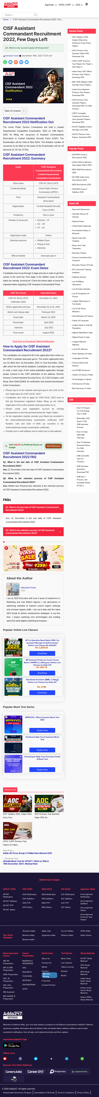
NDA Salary (47, 907)
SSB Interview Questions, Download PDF (83, 469)
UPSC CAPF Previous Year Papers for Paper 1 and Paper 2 (82, 64)
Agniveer (49, 4)
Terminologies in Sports (81, 379)
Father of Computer (80, 321)
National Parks (78, 221)
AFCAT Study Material (86, 959)
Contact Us (46, 963)
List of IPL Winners (80, 349)
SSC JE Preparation (8, 979)
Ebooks (64, 971)
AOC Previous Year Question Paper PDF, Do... (47, 816)
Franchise (46, 981)
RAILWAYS (27, 972)
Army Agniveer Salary (86, 909)
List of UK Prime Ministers (79, 310)
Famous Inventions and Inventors (81, 258)
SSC (24, 968)
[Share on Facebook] (21, 62)
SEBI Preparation (10, 974)
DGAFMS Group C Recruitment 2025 (79, 156)
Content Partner (49, 985)
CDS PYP (26, 903)
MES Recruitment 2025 (81, 185)
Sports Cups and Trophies (79, 239)
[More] (86, 4)
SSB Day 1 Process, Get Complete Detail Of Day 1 (83, 481)
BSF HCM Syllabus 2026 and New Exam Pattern (82, 83)
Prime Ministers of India (82, 354)
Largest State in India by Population (82, 326)
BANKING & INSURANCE (27, 962)
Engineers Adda (48, 935)
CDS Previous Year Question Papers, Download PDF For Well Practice (82, 104)
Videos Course (67, 967)
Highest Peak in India (81, 337)
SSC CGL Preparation (8, 986)
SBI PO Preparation (8, 962)
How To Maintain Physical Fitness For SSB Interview (83, 446)
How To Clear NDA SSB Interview (82, 435)
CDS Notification (29, 894)
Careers (46, 974)
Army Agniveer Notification (86, 895)
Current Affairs (67, 931)
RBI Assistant (8, 992)
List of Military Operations (78, 283)
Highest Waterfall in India (82, 333)
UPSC (25, 989)
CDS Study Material (85, 966)
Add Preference (53, 446)
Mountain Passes (79, 253)
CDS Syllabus (28, 899)
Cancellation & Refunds (44, 1093)
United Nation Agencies (81, 226)
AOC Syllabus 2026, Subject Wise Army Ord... (17, 816)
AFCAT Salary (9, 910)
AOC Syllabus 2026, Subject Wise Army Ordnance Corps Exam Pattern (81, 41)
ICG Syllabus (66, 899)
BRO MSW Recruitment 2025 (81, 171)
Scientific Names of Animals (80, 215)
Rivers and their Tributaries (79, 246)
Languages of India (80, 358)
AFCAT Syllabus (10, 901)
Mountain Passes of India (82, 265)
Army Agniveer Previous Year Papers (86, 917)
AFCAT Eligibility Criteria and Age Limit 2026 (82, 128)
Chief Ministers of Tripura (82, 316)
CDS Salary (27, 907)
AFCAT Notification (8, 895)
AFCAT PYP (8, 905)
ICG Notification (68, 894)
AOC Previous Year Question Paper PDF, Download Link (80, 53)
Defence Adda (67, 935)
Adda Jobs (46, 931)
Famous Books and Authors (80, 364)
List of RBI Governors (81, 370)
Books (63, 975)
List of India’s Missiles (81, 289)
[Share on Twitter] (27, 62)
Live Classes (66, 963)
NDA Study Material (85, 973)
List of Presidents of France (80, 295)
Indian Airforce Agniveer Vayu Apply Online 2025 (82, 163)
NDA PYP (46, 903)
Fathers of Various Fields (82, 375)
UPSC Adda (85, 931)
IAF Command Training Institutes (81, 271)
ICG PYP (65, 903)
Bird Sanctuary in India (81, 388)
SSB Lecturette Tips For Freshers (83, 459)
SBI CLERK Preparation (8, 969)
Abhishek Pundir (12, 56)
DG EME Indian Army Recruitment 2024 (80, 178)
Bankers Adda (28, 935)
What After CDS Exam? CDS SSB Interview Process (83, 422)
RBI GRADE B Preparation (9, 997)
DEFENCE (26, 980)
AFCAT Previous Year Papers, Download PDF (81, 135)
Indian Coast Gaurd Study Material (85, 990)
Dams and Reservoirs (81, 209)
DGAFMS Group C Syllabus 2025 (79, 190)
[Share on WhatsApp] (5, 62)
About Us (46, 958)
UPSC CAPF (65, 4)
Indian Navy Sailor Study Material (85, 981)
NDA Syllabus (47, 899)
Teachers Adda (28, 931)
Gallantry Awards (79, 277)
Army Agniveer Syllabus (86, 902)
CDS (78, 4)
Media (44, 967)
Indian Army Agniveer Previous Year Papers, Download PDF (81, 92)
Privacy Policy (83, 1093)
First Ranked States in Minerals (81, 231)
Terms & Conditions (65, 1093)
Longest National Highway (79, 343)
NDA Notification (49, 894)
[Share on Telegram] (10, 62)
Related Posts (10, 790)
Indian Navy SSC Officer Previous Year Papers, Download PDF (82, 74)
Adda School (85, 935)
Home (6, 19)
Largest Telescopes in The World (81, 302)
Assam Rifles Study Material (86, 998)
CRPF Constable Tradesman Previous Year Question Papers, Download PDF (81, 117)
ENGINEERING (29, 985)
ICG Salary (66, 907)
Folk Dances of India (80, 384)
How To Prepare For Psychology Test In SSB (83, 411)
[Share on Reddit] (16, 62)
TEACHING (27, 976)
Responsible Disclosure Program (17, 1093)
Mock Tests (66, 958)
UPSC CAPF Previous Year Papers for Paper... (15, 843)
